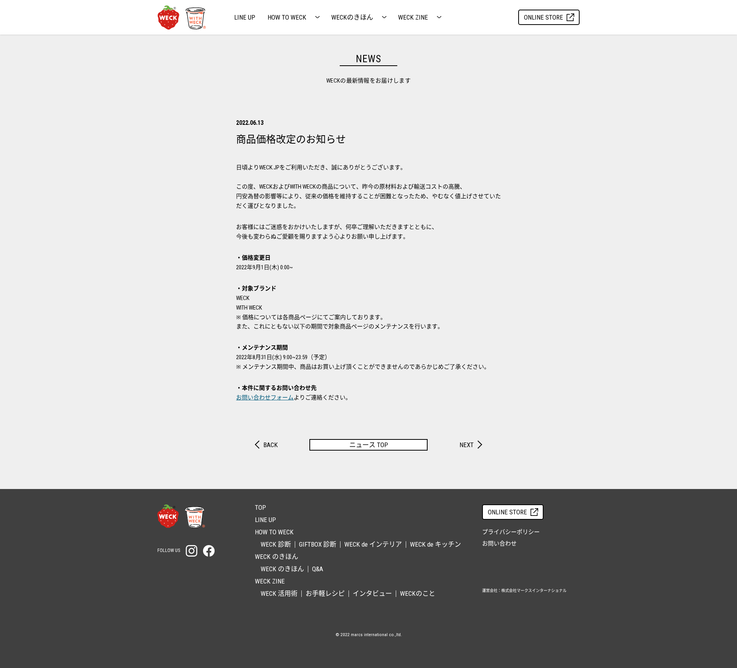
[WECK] (181, 516)
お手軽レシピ (325, 593)
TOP (260, 507)
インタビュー (372, 593)
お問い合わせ (499, 543)
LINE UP (244, 17)
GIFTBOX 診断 (317, 544)
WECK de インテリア (373, 544)
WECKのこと (417, 593)
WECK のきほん (282, 569)
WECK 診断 (276, 544)
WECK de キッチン (435, 544)
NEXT (466, 445)
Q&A (317, 569)
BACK (270, 445)
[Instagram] (191, 551)
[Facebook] (209, 551)
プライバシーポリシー (511, 532)
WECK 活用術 (279, 593)
